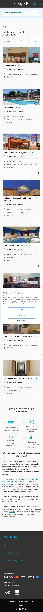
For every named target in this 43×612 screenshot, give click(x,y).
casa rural (28, 484)
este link (12, 512)
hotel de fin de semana (26, 479)
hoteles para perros (9, 484)
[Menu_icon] (2, 3)
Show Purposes (21, 320)
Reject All (21, 315)
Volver (5, 27)
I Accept (21, 309)
